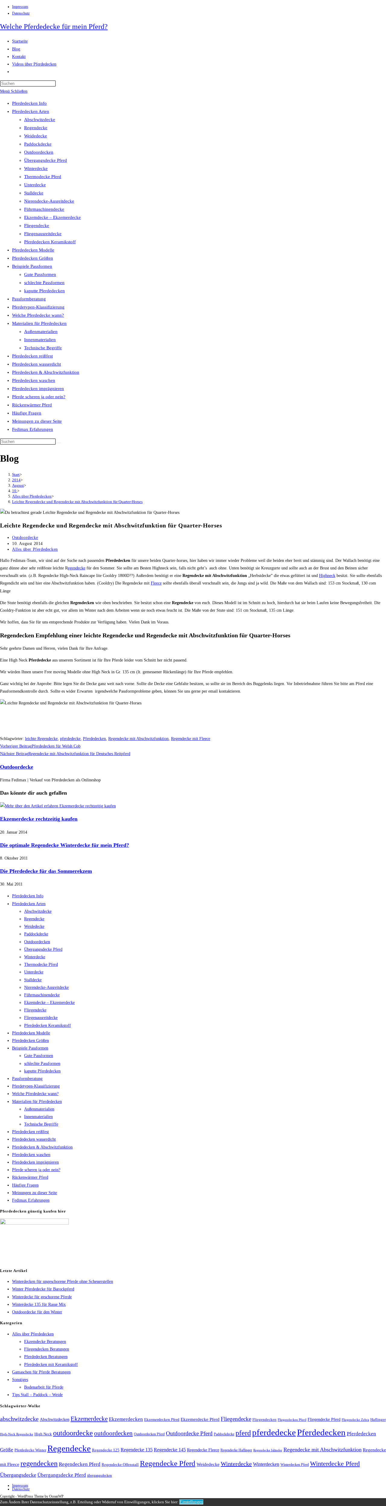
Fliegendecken (264, 1419)
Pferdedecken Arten (30, 111)
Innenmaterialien (40, 339)
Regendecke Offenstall (120, 1464)
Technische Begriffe (43, 347)
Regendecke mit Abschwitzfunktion (138, 738)
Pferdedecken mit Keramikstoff (51, 1364)
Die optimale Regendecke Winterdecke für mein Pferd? (64, 845)
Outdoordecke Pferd (189, 1433)
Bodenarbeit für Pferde (43, 1387)
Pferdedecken (94, 738)
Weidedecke (35, 135)
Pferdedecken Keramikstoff (50, 241)
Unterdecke (35, 184)
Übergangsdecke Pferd (45, 160)
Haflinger (378, 1420)
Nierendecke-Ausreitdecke (49, 201)
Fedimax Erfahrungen (32, 429)
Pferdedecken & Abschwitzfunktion (45, 372)
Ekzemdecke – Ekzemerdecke (52, 217)
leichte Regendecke (41, 738)
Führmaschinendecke (44, 209)
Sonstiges (20, 1379)
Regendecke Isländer (267, 1450)
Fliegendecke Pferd (324, 1419)
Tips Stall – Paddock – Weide (37, 1394)
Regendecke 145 (170, 1449)
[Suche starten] (59, 443)
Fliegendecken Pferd (292, 1419)
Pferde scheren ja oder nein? (38, 396)
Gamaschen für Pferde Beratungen (41, 1372)
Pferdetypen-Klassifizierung (38, 307)
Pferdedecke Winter (30, 1450)
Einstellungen (191, 1502)
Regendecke (35, 127)
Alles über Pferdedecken (35, 549)
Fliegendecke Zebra (355, 1419)
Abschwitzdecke (39, 119)
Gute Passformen (40, 274)
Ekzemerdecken (126, 1419)
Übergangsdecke (18, 1475)
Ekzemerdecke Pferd (200, 1419)
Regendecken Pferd (79, 1464)
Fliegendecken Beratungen (46, 1349)
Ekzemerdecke (89, 1418)
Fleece (156, 583)
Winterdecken (266, 1464)
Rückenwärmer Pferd (32, 404)
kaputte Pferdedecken (44, 290)
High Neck (43, 1434)
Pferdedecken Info (29, 103)
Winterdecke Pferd (335, 1463)
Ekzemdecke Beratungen (45, 1341)
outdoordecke (73, 1433)
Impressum (20, 7)
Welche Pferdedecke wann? (38, 315)
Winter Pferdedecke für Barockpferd (43, 1289)
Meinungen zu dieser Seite (37, 421)
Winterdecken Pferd (294, 1465)
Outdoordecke (25, 537)
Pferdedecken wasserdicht (36, 364)
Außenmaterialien (41, 331)
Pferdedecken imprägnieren (38, 388)
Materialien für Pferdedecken (39, 323)
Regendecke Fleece (203, 1449)
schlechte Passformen (44, 282)
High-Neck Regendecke (16, 1434)
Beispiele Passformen (32, 266)
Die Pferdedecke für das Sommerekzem (46, 871)
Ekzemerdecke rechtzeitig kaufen (39, 819)
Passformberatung (29, 298)
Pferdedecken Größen (32, 258)
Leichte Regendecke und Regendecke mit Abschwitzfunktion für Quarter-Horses (77, 501)
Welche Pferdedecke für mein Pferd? (54, 26)
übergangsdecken (99, 1475)
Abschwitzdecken (54, 1419)
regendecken (39, 1463)
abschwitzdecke (19, 1418)
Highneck (327, 575)
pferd (243, 1433)
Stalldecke (33, 193)
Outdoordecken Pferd (149, 1434)
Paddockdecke (38, 144)
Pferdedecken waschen (33, 380)
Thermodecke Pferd (42, 176)
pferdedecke (70, 738)
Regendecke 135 (137, 1450)
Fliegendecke (36, 225)
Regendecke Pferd (167, 1463)
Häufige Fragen (26, 413)
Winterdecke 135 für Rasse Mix (39, 1304)
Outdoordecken (38, 152)
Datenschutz (21, 13)
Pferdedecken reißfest (32, 356)
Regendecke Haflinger (236, 1450)
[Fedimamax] (34, 1223)
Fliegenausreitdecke (43, 233)
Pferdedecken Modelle (33, 250)
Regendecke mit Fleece (190, 738)
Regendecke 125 (105, 1450)
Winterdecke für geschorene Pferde (42, 1297)
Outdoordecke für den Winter (37, 1312)
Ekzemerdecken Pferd (161, 1420)
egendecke (76, 568)
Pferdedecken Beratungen (46, 1356)
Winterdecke (36, 168)
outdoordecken (113, 1433)
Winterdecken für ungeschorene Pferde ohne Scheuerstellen (62, 1281)
